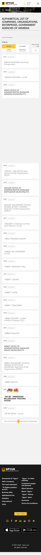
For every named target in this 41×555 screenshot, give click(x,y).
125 (34, 421)
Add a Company (8, 481)
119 (22, 421)
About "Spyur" (27, 491)
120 (24, 421)
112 (9, 421)
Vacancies (25, 500)
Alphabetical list (8, 495)
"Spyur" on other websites (27, 479)
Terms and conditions (29, 503)
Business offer (7, 492)
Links (4, 504)
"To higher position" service (9, 488)
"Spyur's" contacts (20, 513)
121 (26, 421)
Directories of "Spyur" (10, 478)
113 (28, 4)
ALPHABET (22, 46)
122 (28, 421)
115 (15, 421)
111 (7, 421)
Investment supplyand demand (28, 484)
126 (36, 421)
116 (17, 421)
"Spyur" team (26, 497)
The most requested (9, 484)
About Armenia (27, 488)
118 (20, 421)
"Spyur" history (27, 494)
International (7, 501)
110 (5, 421)
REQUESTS (22, 50)
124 (32, 421)
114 (13, 421)
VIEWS (9, 50)
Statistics (5, 498)
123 (30, 421)
